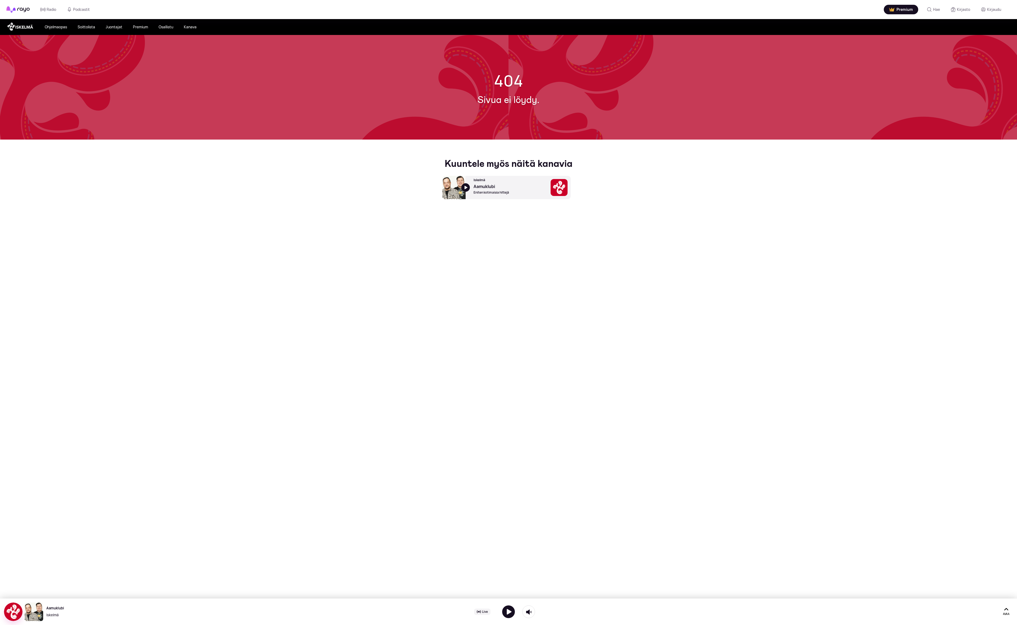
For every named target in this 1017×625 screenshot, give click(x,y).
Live (485, 611)
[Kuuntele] (508, 611)
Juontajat (114, 26)
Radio (51, 9)
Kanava (190, 26)
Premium (140, 26)
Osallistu (166, 26)
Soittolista (86, 26)
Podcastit (81, 9)
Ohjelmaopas (56, 26)
